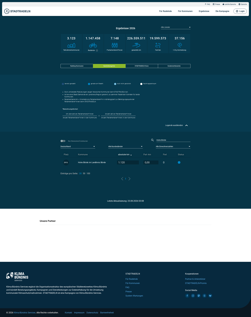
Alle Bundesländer (115, 146)
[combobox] (175, 27)
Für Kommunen (185, 11)
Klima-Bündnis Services (24, 312)
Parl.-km (147, 154)
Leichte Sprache (230, 4)
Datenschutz (92, 312)
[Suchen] (152, 140)
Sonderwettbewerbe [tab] (174, 66)
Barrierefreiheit (107, 312)
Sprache (244, 4)
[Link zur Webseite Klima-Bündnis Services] (17, 276)
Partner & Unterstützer (195, 279)
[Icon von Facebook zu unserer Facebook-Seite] (187, 296)
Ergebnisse (204, 11)
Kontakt (68, 312)
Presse (217, 4)
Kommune (83, 154)
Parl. (165, 154)
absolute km (123, 154)
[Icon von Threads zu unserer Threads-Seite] (204, 296)
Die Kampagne (222, 11)
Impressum (79, 312)
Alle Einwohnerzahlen (164, 146)
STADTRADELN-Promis (196, 283)
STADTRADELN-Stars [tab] (142, 66)
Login (242, 11)
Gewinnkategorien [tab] (109, 66)
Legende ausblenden (174, 125)
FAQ (208, 4)
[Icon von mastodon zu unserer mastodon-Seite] (199, 296)
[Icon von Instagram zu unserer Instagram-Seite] (193, 296)
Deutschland (66, 146)
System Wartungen (134, 296)
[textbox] (175, 27)
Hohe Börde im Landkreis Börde (92, 162)
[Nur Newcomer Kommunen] (63, 141)
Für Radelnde (165, 11)
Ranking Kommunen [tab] (76, 66)
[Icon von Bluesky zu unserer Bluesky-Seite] (210, 296)
